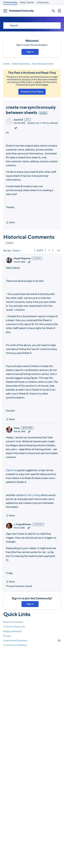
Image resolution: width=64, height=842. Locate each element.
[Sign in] (59, 10)
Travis (17, 428)
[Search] (53, 10)
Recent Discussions (13, 622)
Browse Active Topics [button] (32, 91)
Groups (7, 635)
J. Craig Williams (22, 524)
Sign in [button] (30, 51)
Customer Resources (14, 626)
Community (10, 2)
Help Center (27, 2)
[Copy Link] (16, 127)
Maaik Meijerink (22, 258)
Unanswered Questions (32, 640)
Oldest (16, 250)
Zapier (10, 470)
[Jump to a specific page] (58, 250)
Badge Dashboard (12, 631)
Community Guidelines (15, 645)
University (43, 2)
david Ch (18, 119)
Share (10, 222)
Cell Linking (33, 495)
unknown (54, 123)
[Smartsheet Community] (21, 11)
